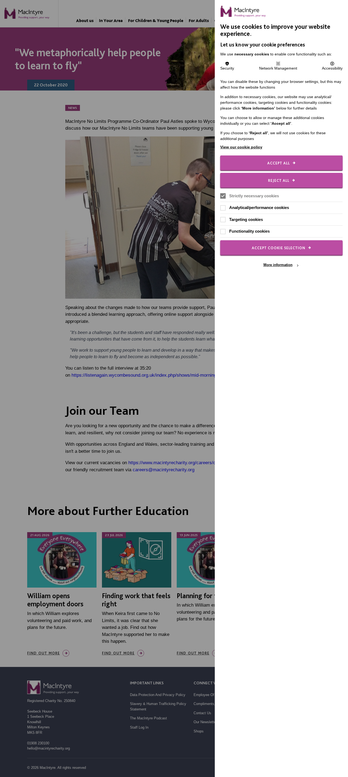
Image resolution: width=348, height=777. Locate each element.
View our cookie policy (241, 147)
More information (278, 265)
